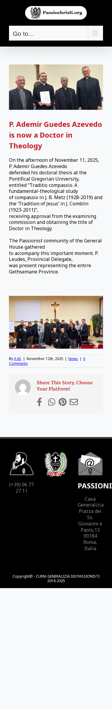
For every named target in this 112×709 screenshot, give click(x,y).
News (73, 358)
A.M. (18, 358)
